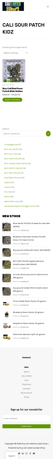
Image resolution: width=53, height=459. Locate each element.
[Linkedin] (23, 453)
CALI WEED (26, 376)
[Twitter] (19, 453)
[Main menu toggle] (48, 6)
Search (5, 128)
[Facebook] (30, 453)
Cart (26, 380)
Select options (12, 100)
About (26, 371)
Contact (26, 388)
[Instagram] (26, 453)
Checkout (26, 384)
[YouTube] (34, 453)
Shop (26, 397)
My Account (26, 392)
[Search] (48, 133)
